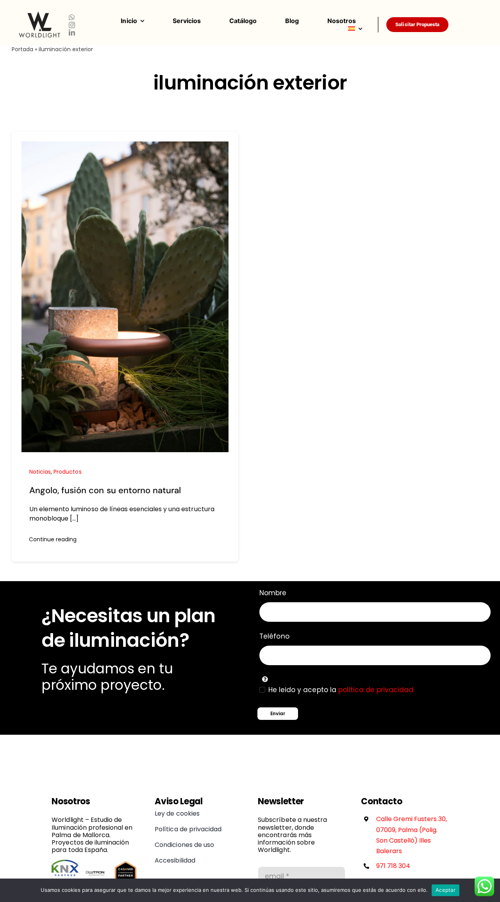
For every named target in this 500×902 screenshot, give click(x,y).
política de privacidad (376, 689)
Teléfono (274, 636)
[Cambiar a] (363, 28)
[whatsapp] (72, 17)
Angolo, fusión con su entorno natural (105, 490)
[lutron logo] (95, 863)
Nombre (272, 593)
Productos (67, 472)
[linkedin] (72, 32)
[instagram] (72, 25)
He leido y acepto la (340, 689)
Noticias (40, 472)
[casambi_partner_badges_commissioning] (125, 863)
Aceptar (445, 890)
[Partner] (65, 863)
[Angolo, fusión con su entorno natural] (125, 146)
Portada (22, 49)
